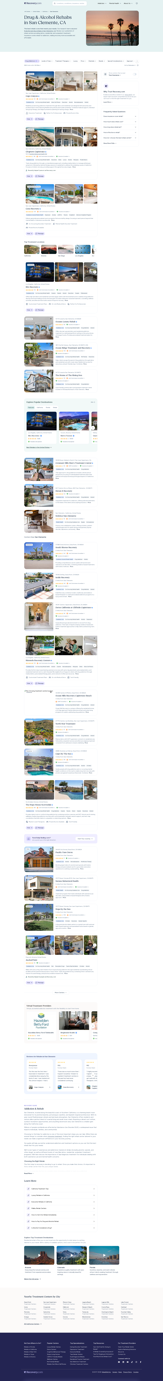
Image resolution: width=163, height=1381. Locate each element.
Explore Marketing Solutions (127, 1349)
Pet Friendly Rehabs (53, 1361)
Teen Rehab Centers (76, 1354)
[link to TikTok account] (132, 1362)
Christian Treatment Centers (79, 1364)
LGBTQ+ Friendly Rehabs (55, 1357)
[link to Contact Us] (119, 1362)
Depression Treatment (77, 1349)
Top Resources (98, 1343)
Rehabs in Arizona (29, 1357)
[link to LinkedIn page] (123, 1362)
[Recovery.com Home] (32, 3)
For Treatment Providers (127, 1343)
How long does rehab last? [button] (112, 127)
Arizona (28, 1267)
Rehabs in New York (30, 1352)
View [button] (28, 119)
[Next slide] (94, 81)
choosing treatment (55, 1136)
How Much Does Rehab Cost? (102, 1356)
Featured (31, 407)
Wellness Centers (52, 1359)
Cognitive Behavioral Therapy (56, 1352)
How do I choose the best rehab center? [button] (117, 138)
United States (36, 11)
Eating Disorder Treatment (78, 1347)
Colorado (61, 1267)
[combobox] (69, 3)
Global (55, 407)
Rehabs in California (30, 1349)
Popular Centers (53, 1343)
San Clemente (40, 537)
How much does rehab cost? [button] (113, 122)
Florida (48, 407)
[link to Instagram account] (136, 1362)
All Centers (27, 11)
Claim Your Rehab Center (126, 1347)
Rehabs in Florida (29, 1347)
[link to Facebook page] (140, 1362)
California (44, 11)
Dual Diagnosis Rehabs (77, 1357)
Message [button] (40, 119)
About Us (121, 1352)
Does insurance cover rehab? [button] (113, 116)
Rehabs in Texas (29, 1354)
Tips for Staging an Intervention (103, 1354)
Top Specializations (77, 1343)
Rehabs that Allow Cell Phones (56, 1364)
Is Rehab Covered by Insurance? (103, 1351)
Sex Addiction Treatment (78, 1361)
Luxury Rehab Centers (54, 1347)
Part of (36, 154)
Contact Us (121, 1354)
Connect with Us (124, 1358)
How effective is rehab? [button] (111, 132)
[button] (38, 65)
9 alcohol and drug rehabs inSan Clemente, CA (40, 31)
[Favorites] (137, 3)
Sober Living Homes (53, 1354)
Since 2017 (128, 95)
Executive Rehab (75, 1352)
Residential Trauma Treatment (79, 1359)
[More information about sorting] (138, 65)
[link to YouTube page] (127, 1362)
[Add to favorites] (94, 74)
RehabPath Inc (106, 1372)
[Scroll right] (137, 61)
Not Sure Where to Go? (32, 1343)
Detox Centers (51, 1349)
